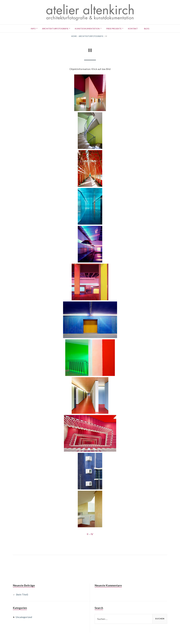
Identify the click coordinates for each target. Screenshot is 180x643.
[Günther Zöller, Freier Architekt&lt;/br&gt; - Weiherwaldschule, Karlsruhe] (90, 395)
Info (33, 28)
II (87, 534)
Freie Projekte (113, 28)
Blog (146, 28)
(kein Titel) (22, 594)
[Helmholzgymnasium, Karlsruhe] (90, 357)
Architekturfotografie (55, 28)
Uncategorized (24, 617)
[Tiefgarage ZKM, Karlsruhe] (90, 319)
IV (92, 534)
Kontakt (133, 28)
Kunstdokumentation (87, 28)
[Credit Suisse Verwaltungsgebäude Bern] (90, 433)
